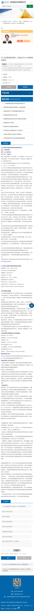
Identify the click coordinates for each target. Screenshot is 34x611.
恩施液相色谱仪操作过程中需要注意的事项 (15, 118)
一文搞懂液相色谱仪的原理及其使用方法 (14, 103)
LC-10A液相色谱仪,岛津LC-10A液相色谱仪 (17, 564)
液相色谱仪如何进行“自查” (10, 115)
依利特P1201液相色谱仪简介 (11, 126)
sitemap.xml (27, 605)
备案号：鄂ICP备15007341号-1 (15, 605)
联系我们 (25, 87)
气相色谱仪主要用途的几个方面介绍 (13, 130)
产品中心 (15, 21)
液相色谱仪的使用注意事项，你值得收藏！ (15, 107)
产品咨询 (8, 87)
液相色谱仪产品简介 (9, 122)
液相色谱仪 (26, 21)
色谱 (20, 21)
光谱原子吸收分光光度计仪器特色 (12, 134)
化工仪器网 (14, 608)
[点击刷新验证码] (17, 550)
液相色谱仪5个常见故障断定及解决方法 (14, 111)
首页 (9, 21)
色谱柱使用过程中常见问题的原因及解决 (14, 138)
